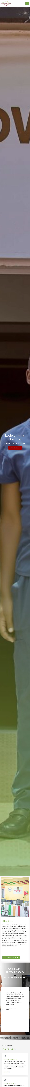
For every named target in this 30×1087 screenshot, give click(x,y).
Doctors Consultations (10, 1059)
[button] (15, 448)
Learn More (7, 1072)
